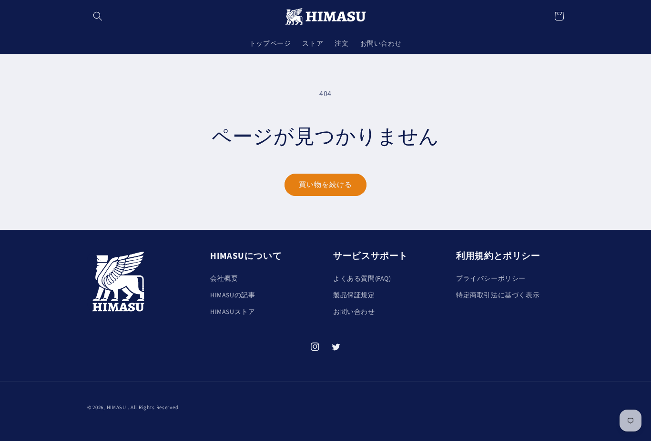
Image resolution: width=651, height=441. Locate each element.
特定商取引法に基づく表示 (497, 295)
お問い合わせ (354, 312)
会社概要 (224, 279)
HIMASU (116, 407)
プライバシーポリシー (491, 279)
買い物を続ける (325, 185)
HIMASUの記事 (232, 295)
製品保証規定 (354, 295)
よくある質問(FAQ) (362, 279)
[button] (97, 16)
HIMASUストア (232, 312)
